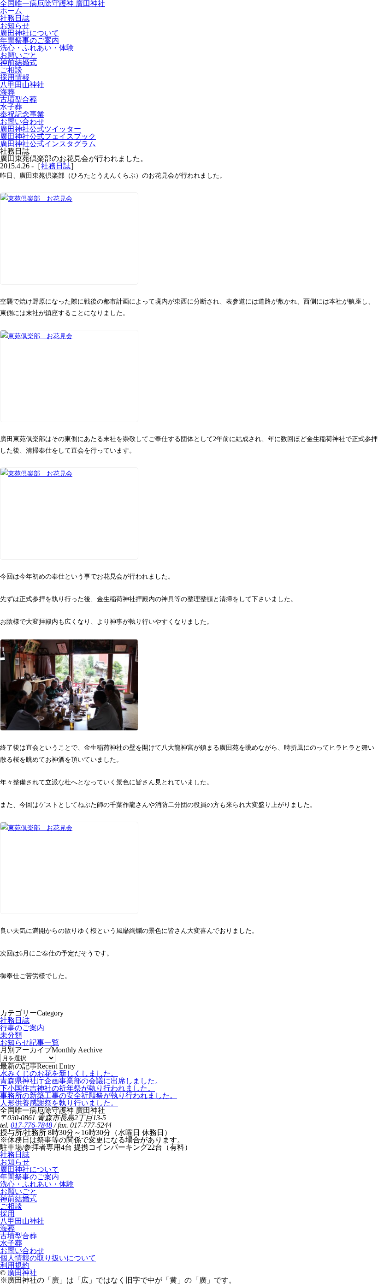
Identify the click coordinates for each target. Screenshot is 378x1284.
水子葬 (11, 1243)
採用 (7, 1214)
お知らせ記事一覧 (29, 1042)
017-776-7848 (31, 1125)
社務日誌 (56, 166)
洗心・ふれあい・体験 (37, 1184)
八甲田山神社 (22, 1221)
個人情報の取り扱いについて (48, 1258)
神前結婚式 (18, 1199)
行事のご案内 (22, 1028)
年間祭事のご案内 (29, 1177)
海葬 (7, 1228)
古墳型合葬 (18, 1236)
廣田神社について (29, 1169)
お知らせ (15, 1162)
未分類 (11, 1035)
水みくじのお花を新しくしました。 (59, 1073)
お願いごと (18, 1191)
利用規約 (15, 1265)
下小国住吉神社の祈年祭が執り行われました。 (77, 1088)
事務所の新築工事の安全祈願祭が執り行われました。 (88, 1095)
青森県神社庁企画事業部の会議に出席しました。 (81, 1081)
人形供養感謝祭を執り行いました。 (59, 1103)
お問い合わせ (22, 1250)
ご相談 (11, 1206)
